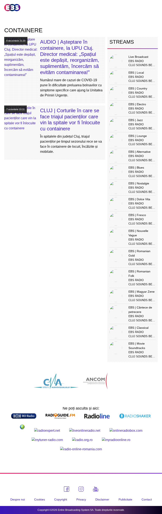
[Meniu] (154, 7)
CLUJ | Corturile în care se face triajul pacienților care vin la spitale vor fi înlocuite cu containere (70, 119)
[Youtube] (95, 489)
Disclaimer (102, 499)
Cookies (39, 499)
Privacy (81, 499)
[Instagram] (81, 489)
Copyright (60, 499)
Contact (147, 499)
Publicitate (125, 499)
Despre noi (17, 499)
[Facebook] (66, 489)
